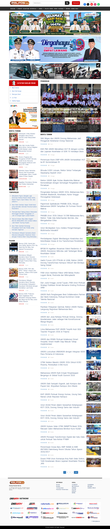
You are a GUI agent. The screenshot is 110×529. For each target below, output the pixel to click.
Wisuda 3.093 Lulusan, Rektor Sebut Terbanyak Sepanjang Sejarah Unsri (61, 171)
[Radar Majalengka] (32, 513)
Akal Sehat (14, 88)
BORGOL (51, 8)
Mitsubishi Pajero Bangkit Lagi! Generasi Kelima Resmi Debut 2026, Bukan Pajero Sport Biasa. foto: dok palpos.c (22, 199)
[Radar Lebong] (47, 517)
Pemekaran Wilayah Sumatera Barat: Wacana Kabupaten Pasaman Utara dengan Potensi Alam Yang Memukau (23, 235)
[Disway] (16, 504)
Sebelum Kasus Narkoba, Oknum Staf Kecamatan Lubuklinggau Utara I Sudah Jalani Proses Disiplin (28, 173)
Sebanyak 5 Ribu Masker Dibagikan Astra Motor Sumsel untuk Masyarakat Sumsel (27, 137)
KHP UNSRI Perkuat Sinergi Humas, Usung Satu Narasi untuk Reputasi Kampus (61, 395)
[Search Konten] (67, 3)
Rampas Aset (15, 94)
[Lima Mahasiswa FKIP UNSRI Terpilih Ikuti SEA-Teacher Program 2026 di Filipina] (93, 332)
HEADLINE (12, 8)
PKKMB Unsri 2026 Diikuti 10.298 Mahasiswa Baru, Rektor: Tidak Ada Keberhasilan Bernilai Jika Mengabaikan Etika (62, 218)
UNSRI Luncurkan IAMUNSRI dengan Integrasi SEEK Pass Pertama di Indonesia (63, 353)
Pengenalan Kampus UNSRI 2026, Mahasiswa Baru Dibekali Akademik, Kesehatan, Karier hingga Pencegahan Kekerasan (62, 194)
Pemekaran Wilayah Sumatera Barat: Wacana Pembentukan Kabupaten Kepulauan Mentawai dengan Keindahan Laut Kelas (28, 284)
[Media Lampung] (62, 504)
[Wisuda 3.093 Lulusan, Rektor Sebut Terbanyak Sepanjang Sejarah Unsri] (93, 173)
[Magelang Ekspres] (93, 508)
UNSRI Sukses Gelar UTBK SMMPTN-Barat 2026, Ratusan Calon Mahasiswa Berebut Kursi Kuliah (61, 427)
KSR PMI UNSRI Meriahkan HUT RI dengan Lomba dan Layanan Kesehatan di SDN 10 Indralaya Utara (62, 150)
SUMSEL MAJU (74, 8)
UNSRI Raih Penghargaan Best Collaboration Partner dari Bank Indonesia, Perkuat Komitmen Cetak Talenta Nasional (63, 297)
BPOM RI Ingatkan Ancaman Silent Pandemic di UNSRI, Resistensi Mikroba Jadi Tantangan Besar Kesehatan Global (61, 251)
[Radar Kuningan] (16, 513)
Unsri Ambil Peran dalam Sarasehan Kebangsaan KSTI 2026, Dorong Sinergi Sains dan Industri (61, 406)
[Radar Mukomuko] (16, 517)
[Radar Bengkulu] (32, 517)
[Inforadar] (47, 508)
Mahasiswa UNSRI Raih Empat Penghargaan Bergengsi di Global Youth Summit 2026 (59, 374)
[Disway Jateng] (78, 508)
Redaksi (58, 486)
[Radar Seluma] (62, 517)
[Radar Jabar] (62, 513)
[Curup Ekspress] (93, 513)
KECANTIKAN (26, 8)
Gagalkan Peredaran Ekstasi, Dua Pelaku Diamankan (28, 183)
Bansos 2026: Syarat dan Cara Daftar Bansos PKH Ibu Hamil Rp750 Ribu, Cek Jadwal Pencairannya (28, 246)
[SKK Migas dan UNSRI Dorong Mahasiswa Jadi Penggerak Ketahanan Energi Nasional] (93, 141)
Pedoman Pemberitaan (62, 489)
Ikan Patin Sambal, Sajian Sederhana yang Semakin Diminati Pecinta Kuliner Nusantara (23, 207)
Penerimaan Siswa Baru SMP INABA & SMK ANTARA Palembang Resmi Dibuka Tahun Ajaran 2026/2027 (61, 449)
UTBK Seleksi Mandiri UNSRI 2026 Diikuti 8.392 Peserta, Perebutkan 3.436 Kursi (61, 363)
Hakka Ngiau (15, 101)
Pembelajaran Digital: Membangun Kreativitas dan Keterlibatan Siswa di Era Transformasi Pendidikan (62, 239)
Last (76, 472)
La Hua (13, 98)
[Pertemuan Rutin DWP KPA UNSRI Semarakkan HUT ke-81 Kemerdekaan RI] (93, 162)
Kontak (58, 485)
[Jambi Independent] (16, 508)
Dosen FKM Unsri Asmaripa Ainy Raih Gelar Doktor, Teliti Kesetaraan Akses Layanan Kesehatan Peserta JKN (63, 461)
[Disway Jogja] (47, 513)
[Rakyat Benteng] (78, 517)
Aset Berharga (15, 91)
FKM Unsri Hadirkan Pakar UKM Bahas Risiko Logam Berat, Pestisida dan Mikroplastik (60, 274)
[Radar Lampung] (62, 508)
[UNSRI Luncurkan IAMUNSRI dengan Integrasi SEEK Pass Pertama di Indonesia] (93, 354)
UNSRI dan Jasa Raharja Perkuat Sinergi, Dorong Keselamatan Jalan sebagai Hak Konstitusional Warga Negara (61, 319)
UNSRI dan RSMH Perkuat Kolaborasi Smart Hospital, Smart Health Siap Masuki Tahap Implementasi (59, 342)
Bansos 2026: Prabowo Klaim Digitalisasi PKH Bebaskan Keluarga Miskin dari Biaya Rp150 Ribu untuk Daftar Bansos (28, 298)
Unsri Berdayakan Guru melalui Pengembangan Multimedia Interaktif (61, 229)
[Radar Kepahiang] (78, 513)
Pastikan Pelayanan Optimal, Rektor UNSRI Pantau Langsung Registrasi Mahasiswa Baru (62, 308)
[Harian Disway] (32, 504)
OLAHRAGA (61, 8)
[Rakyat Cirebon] (93, 504)
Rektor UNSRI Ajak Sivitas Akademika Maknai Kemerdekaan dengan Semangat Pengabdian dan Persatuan (61, 183)
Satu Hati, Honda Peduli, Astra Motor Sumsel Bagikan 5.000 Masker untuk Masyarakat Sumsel (28, 148)
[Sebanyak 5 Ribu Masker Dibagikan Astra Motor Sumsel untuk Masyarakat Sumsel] (13, 137)
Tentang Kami (60, 488)
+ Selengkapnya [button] (95, 521)
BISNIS (55, 8)
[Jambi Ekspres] (32, 508)
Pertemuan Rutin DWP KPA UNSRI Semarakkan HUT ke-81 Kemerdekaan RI (63, 161)
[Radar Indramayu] (78, 504)
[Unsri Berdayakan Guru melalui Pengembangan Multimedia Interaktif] (93, 231)
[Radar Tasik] (47, 504)
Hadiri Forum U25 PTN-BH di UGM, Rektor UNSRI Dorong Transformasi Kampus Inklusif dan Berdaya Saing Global (62, 263)
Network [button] (76, 3)
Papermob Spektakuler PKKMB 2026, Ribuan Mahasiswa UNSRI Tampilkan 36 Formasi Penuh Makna (61, 206)
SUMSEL (41, 8)
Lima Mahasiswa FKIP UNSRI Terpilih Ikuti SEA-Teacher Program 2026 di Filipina (61, 330)
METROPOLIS (33, 8)
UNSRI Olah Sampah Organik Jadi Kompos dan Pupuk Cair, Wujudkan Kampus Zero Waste (61, 385)
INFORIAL (68, 8)
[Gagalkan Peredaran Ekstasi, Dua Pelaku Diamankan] (13, 185)
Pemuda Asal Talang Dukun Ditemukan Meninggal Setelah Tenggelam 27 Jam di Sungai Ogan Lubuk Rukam (23, 214)
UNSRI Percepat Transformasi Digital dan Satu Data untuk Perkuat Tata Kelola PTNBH (62, 438)
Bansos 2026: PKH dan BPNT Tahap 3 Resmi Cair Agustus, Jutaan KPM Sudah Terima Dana (28, 272)
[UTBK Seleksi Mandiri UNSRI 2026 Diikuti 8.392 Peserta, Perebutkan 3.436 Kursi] (93, 365)
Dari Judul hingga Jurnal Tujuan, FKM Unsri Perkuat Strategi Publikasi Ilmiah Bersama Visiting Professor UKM (63, 285)
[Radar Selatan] (93, 517)
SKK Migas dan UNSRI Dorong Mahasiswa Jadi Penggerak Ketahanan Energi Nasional (61, 139)
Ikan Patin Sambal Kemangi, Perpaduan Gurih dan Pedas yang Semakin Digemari (22, 228)
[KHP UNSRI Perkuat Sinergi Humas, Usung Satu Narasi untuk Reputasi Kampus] (93, 397)
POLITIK (47, 8)
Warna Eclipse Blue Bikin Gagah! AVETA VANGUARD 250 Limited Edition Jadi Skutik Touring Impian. (23, 221)
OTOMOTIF (19, 8)
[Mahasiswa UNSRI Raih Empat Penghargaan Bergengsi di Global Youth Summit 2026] (93, 376)
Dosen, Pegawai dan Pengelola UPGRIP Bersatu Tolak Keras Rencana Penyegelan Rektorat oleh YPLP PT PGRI (27, 161)
